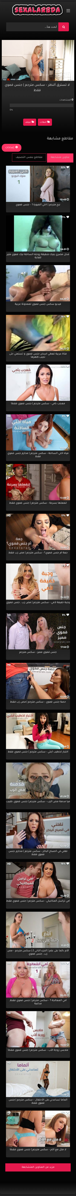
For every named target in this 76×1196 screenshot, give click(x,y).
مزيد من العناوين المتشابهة (38, 1167)
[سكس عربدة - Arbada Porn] (38, 11)
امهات (43, 122)
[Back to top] (65, 1185)
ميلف (28, 122)
